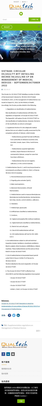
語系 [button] (24, 2)
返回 (38, 330)
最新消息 (23, 40)
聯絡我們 (16, 2)
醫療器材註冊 (6, 368)
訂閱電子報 (34, 19)
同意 (21, 401)
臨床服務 (5, 373)
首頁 (16, 40)
